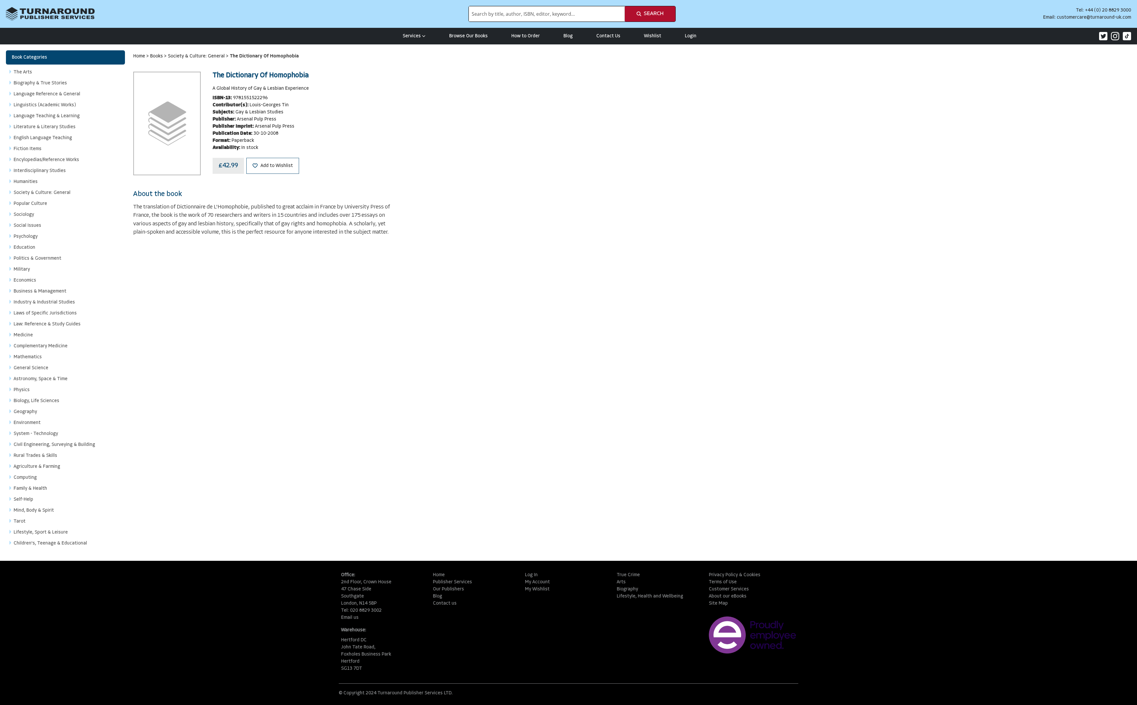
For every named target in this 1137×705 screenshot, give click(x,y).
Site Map (718, 603)
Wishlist (652, 36)
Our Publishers (448, 589)
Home (139, 56)
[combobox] (547, 14)
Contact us (445, 603)
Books (157, 56)
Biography (627, 589)
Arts (621, 582)
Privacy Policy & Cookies (734, 575)
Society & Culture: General (197, 56)
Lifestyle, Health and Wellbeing (650, 596)
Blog (568, 36)
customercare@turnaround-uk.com (1094, 17)
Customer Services (729, 589)
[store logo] (50, 14)
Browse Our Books (468, 36)
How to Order (525, 36)
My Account (537, 582)
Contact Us (608, 36)
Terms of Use (723, 582)
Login (690, 36)
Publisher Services (452, 582)
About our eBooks (727, 596)
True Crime (628, 575)
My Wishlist (537, 589)
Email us (350, 617)
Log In (531, 575)
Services (412, 36)
